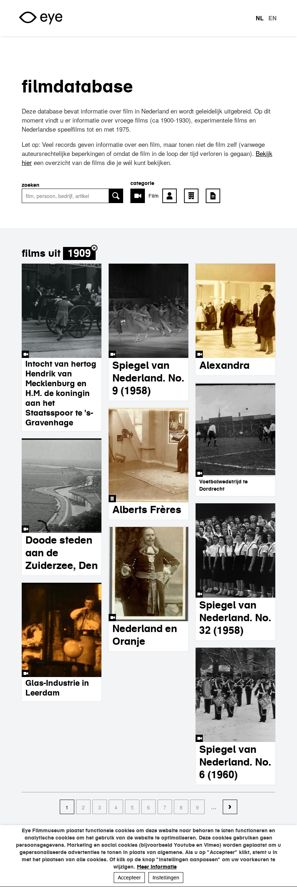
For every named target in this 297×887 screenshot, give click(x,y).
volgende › (230, 807)
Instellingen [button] (165, 877)
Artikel (215, 196)
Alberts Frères (146, 509)
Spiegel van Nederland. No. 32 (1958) (235, 617)
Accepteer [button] (129, 877)
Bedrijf (193, 196)
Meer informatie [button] (157, 866)
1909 (79, 253)
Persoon (171, 196)
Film (153, 196)
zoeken (30, 185)
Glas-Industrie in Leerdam (57, 688)
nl (260, 18)
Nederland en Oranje (144, 635)
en (272, 18)
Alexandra (224, 365)
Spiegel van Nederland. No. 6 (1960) (235, 762)
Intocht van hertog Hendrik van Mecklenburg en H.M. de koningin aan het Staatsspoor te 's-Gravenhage (60, 393)
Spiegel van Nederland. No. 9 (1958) (148, 378)
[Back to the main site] (40, 18)
